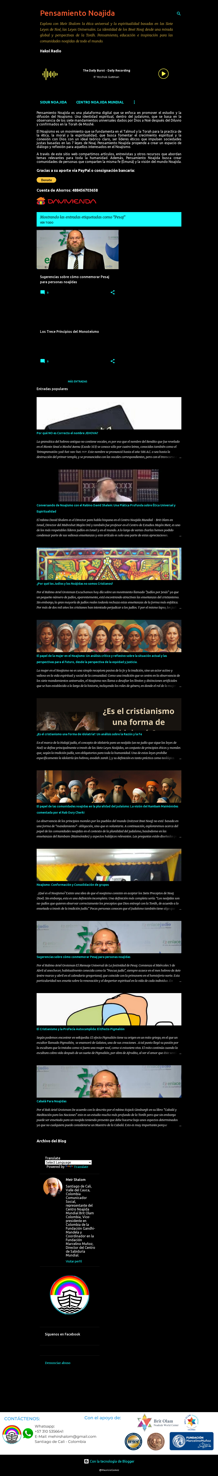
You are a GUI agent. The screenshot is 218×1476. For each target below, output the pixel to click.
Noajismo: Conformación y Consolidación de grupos (73, 884)
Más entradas (77, 381)
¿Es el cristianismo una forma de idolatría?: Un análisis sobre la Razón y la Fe (89, 734)
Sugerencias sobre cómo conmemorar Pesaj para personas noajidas (83, 957)
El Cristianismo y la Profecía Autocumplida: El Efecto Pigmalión (81, 1029)
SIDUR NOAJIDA (53, 102)
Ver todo (46, 222)
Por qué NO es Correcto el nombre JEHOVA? (67, 433)
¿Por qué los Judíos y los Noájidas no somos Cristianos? (75, 583)
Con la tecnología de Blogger (111, 1461)
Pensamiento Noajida (77, 13)
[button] (112, 293)
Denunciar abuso (57, 1363)
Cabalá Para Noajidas (51, 1101)
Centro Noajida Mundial (100, 102)
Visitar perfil (74, 1261)
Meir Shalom (76, 1180)
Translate (81, 1167)
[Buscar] (178, 14)
